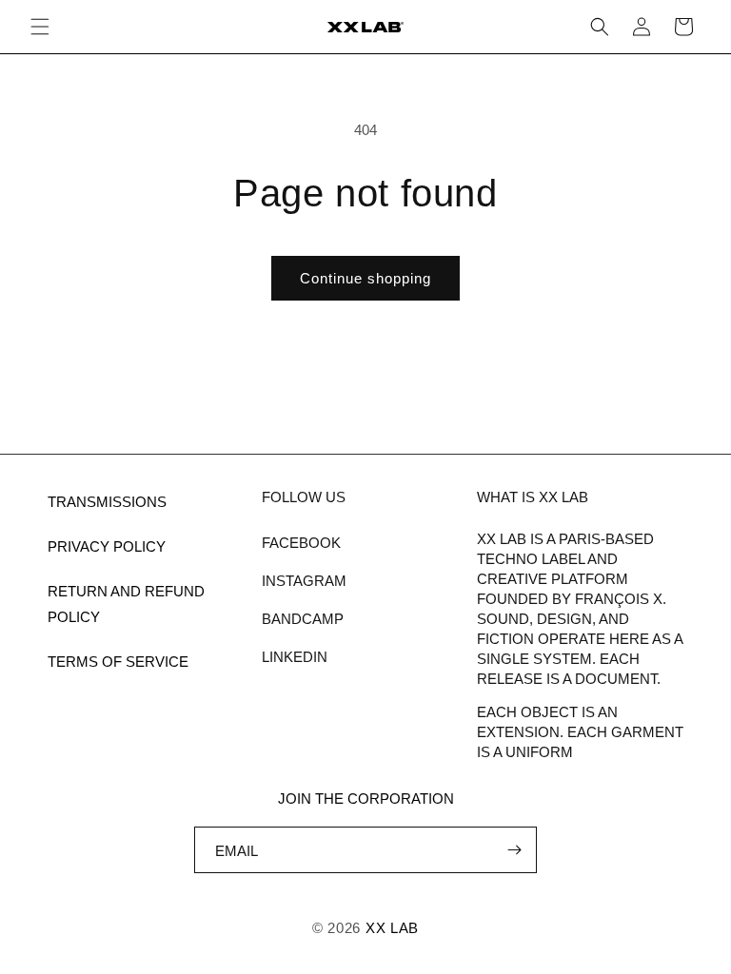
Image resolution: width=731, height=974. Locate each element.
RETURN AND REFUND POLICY (126, 604)
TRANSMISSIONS (107, 502)
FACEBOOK (301, 543)
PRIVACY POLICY (107, 546)
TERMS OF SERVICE (118, 661)
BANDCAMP (303, 619)
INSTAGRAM (304, 581)
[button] (40, 27)
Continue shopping (365, 278)
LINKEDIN (294, 657)
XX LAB (392, 928)
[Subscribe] (514, 850)
